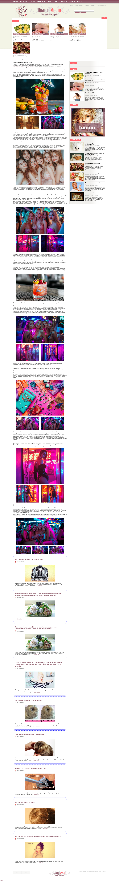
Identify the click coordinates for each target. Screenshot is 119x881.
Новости (79, 1)
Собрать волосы (41, 1)
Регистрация (97, 17)
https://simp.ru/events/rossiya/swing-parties (23, 66)
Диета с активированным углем (93, 173)
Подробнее (39, 585)
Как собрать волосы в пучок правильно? (29, 700)
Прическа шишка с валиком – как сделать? (30, 734)
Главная (15, 1)
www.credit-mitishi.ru (92, 871)
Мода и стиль (21, 36)
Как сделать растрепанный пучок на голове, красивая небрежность (38, 836)
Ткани (33, 1)
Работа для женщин (61, 1)
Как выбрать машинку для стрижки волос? (30, 559)
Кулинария (76, 36)
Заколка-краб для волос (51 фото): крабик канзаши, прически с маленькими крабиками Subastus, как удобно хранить (36, 627)
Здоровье (92, 195)
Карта (1, 880)
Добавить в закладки (90, 5)
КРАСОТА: (16, 21)
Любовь (24, 55)
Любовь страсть (24, 1)
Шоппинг (72, 1)
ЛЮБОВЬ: (73, 69)
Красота (50, 1)
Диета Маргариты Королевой (92, 163)
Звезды (57, 36)
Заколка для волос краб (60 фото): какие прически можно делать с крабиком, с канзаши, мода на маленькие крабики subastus (38, 594)
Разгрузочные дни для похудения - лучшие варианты (94, 143)
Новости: (73, 63)
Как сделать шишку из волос (25, 802)
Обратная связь (79, 5)
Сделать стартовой (101, 5)
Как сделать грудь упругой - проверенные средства (92, 83)
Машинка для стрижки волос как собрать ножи (31, 768)
